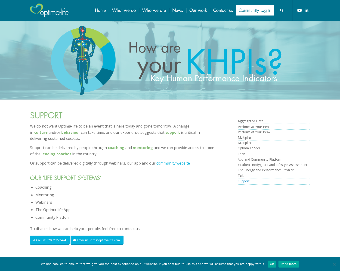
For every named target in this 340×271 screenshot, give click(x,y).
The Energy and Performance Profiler (266, 170)
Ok (272, 264)
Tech (241, 154)
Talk (241, 175)
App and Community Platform (260, 159)
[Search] (282, 10)
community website (173, 163)
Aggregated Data (250, 121)
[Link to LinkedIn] (306, 10)
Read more (289, 264)
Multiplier (244, 137)
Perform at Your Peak (254, 127)
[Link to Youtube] (299, 10)
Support (244, 181)
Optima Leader (249, 148)
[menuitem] (89, 10)
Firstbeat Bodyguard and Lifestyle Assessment (272, 164)
